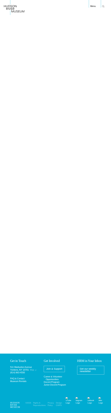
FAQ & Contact (17, 378)
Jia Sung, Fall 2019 (19, 289)
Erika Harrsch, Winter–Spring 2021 (27, 284)
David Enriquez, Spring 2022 (24, 273)
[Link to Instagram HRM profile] (80, 403)
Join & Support (54, 368)
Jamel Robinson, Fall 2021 (23, 276)
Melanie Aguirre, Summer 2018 (25, 300)
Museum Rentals (18, 381)
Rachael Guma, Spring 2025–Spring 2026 (30, 254)
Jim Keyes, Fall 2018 (20, 297)
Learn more (15, 183)
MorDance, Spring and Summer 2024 (28, 259)
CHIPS (59, 405)
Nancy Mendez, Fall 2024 (22, 257)
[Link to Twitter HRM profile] (101, 403)
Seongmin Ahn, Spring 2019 (23, 295)
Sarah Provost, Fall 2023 (22, 262)
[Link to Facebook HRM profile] (92, 403)
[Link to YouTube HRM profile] (69, 403)
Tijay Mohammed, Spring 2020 (25, 287)
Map (33, 370)
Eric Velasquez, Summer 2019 (24, 292)
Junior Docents (68, 62)
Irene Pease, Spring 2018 (22, 319)
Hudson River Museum (10, 2)
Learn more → (67, 217)
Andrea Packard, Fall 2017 (23, 306)
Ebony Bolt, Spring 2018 (22, 303)
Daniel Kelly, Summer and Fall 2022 (27, 270)
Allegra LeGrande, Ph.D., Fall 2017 (27, 322)
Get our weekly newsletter (88, 370)
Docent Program (51, 382)
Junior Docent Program (55, 385)
